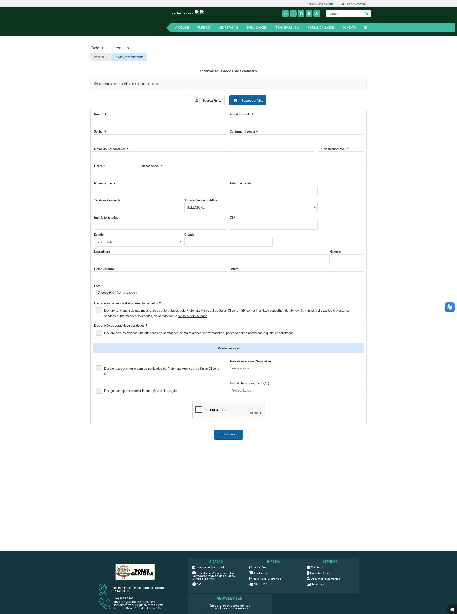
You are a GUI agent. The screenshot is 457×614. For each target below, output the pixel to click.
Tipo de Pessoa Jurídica (200, 200)
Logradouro (102, 252)
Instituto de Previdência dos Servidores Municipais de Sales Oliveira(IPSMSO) (213, 576)
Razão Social (150, 166)
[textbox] (297, 368)
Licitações (259, 567)
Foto (97, 286)
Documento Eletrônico (325, 579)
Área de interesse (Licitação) (249, 383)
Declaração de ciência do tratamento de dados (126, 303)
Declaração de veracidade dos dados (119, 325)
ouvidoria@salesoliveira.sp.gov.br (135, 602)
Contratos (260, 573)
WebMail (317, 567)
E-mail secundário (242, 114)
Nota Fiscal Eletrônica (267, 579)
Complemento (104, 269)
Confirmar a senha (242, 131)
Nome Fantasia (104, 183)
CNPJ (98, 166)
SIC (199, 584)
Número (335, 252)
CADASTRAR (228, 434)
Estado (99, 234)
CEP (232, 217)
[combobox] (296, 369)
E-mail (98, 114)
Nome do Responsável (109, 149)
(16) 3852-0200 (124, 598)
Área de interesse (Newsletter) (251, 361)
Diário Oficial (263, 584)
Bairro (234, 269)
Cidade (189, 234)
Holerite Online (320, 573)
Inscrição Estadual (106, 217)
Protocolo (318, 584)
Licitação (100, 383)
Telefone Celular (241, 183)
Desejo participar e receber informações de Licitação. (141, 391)
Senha (98, 131)
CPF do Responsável (332, 149)
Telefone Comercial (107, 200)
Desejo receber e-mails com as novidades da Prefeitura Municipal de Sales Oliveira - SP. (162, 371)
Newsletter (102, 361)
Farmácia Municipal (210, 567)
